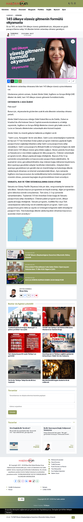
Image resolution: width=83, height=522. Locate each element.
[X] (19, 481)
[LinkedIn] (26, 481)
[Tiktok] (33, 481)
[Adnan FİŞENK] (14, 446)
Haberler (9, 15)
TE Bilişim (46, 505)
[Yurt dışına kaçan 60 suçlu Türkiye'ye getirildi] (24, 343)
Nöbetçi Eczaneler (57, 460)
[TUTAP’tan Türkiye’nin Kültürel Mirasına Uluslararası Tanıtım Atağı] (58, 316)
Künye (10, 489)
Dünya (13, 10)
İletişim (45, 487)
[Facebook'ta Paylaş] (8, 81)
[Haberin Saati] (17, 3)
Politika (41, 10)
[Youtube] (36, 295)
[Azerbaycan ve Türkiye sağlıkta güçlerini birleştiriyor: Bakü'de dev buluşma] (58, 343)
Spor (64, 10)
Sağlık (48, 10)
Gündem (5, 10)
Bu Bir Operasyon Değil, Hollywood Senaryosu (57, 429)
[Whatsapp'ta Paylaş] (16, 81)
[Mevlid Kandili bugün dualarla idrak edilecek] (58, 369)
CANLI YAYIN (47, 489)
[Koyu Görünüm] (69, 3)
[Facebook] (25, 295)
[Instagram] (32, 295)
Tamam (8, 512)
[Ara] (72, 3)
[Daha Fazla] (20, 81)
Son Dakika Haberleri (58, 471)
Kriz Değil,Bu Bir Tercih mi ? (20, 428)
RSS (22, 499)
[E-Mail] (21, 295)
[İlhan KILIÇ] (48, 446)
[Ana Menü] (75, 3)
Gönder (12, 412)
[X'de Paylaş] (12, 81)
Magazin (31, 10)
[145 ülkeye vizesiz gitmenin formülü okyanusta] (41, 58)
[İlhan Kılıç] (13, 292)
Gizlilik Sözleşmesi (14, 487)
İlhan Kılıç (24, 291)
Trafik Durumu (55, 464)
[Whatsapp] (37, 481)
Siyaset (57, 10)
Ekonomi (22, 10)
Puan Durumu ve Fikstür (58, 466)
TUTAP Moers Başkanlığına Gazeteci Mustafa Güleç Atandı (33, 517)
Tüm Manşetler (56, 469)
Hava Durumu (55, 462)
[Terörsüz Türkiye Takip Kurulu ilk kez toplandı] (24, 369)
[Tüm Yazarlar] (74, 422)
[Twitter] (28, 295)
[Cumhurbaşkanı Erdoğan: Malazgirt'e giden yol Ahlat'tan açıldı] (24, 316)
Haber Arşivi (55, 473)
